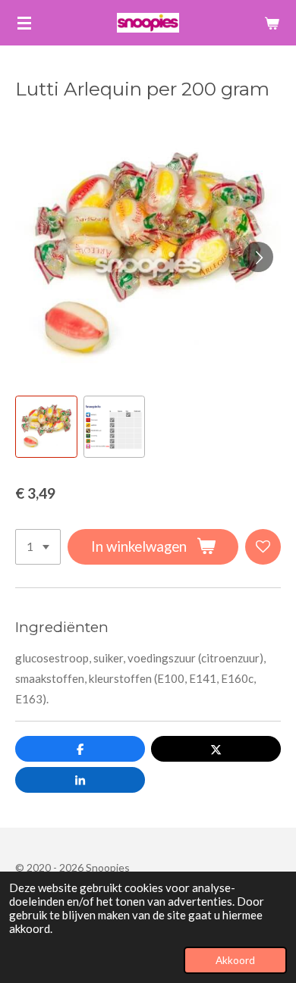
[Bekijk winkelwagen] (271, 23)
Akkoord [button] (235, 960)
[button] (46, 427)
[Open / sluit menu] (24, 23)
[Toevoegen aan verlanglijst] (263, 547)
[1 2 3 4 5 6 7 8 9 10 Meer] (38, 547)
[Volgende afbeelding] (258, 257)
